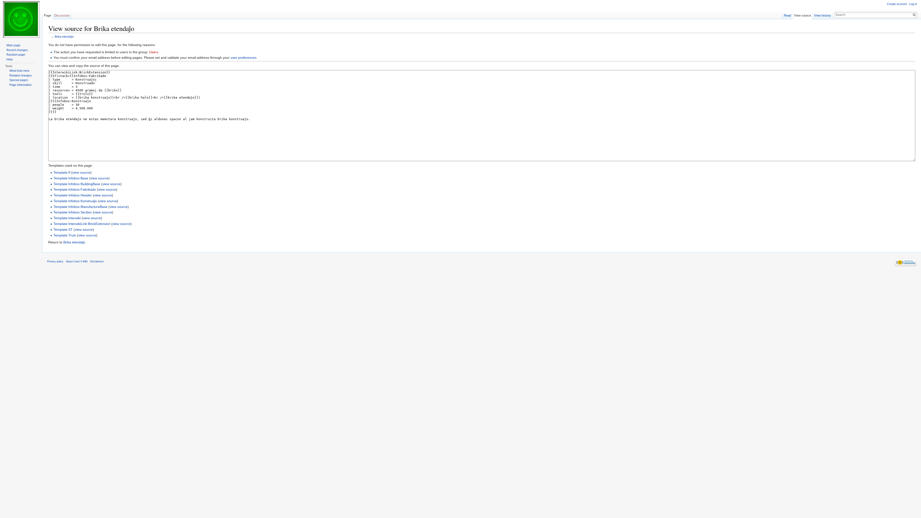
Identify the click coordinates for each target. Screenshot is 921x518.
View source (802, 15)
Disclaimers (97, 261)
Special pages (18, 80)
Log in (913, 4)
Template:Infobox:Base (70, 178)
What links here (19, 70)
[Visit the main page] (21, 19)
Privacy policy (55, 261)
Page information (20, 85)
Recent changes (17, 50)
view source (81, 172)
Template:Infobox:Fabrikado (74, 189)
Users (153, 52)
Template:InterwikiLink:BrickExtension (81, 224)
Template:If (61, 172)
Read (787, 15)
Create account (897, 4)
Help (9, 59)
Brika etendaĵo (64, 36)
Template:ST (63, 229)
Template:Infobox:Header (72, 195)
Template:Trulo (64, 235)
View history (822, 15)
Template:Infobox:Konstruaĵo (75, 201)
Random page (15, 54)
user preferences (243, 57)
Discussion (62, 15)
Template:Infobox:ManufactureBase (80, 207)
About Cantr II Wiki (77, 261)
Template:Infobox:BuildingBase (76, 184)
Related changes (20, 75)
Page (47, 15)
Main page (13, 45)
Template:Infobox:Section (72, 212)
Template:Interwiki (67, 218)
